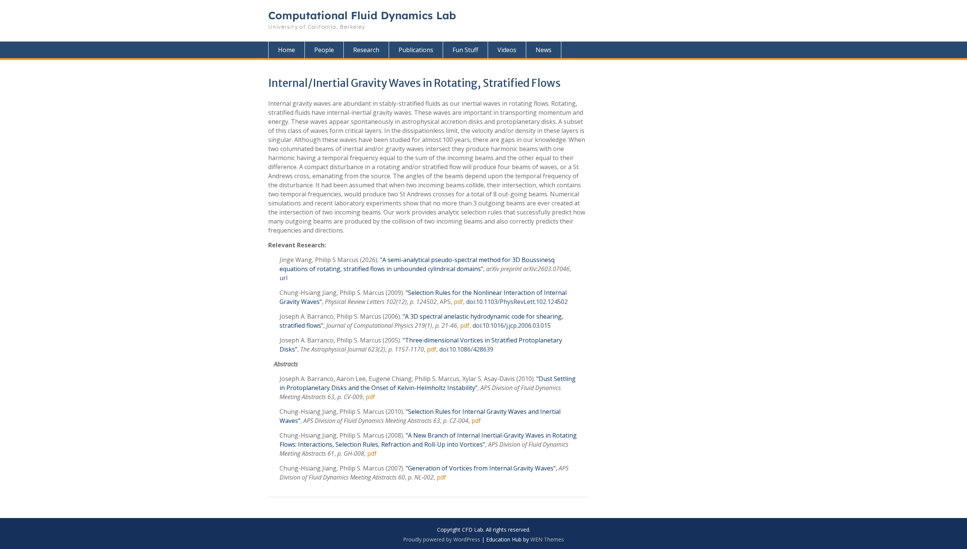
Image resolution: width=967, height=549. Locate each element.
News (543, 50)
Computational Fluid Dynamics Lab (362, 15)
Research (366, 50)
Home (286, 50)
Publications (416, 50)
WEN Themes (547, 539)
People (324, 50)
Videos (506, 50)
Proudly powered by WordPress (441, 539)
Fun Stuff (465, 50)
